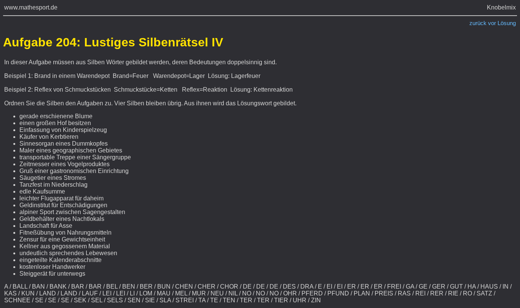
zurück (478, 23)
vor (492, 23)
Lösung (507, 23)
